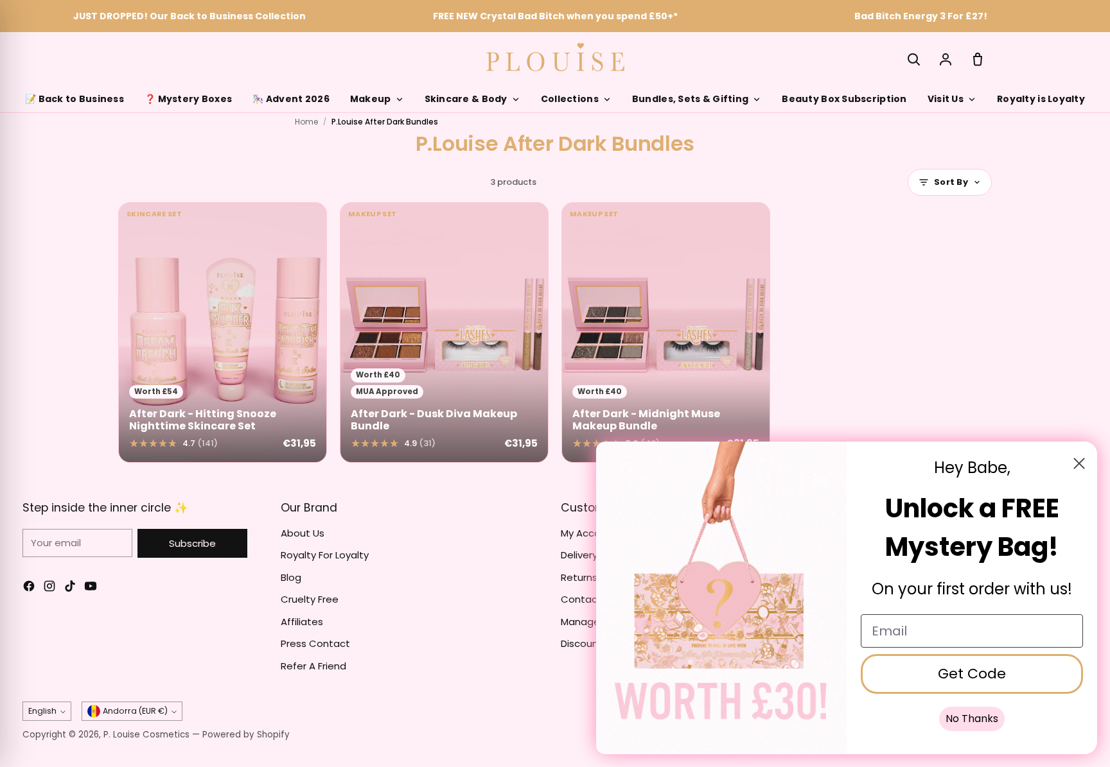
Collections (570, 98)
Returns (579, 577)
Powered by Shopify (246, 734)
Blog (291, 577)
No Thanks (972, 718)
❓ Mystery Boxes (188, 98)
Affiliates (302, 621)
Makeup (370, 98)
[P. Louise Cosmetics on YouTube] (90, 588)
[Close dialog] (1079, 463)
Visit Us (946, 98)
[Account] (945, 59)
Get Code (972, 674)
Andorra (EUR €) (135, 710)
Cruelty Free (310, 599)
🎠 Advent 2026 (291, 98)
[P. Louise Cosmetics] (555, 57)
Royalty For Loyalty (325, 555)
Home (306, 121)
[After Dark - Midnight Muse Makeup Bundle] (666, 332)
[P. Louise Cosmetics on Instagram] (49, 588)
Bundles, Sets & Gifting (690, 98)
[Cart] (978, 59)
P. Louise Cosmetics (146, 734)
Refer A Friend (313, 666)
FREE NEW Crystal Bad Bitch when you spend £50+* (555, 16)
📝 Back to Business (74, 98)
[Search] (913, 59)
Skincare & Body (466, 98)
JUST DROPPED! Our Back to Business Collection (189, 16)
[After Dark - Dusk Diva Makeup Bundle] (444, 332)
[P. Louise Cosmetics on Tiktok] (70, 588)
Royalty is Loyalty (1041, 98)
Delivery (579, 555)
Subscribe (192, 543)
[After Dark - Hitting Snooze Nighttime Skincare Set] (222, 332)
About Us (302, 533)
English (42, 710)
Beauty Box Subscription (844, 98)
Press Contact (315, 643)
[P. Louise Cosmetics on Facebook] (29, 588)
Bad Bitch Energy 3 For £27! (920, 16)
